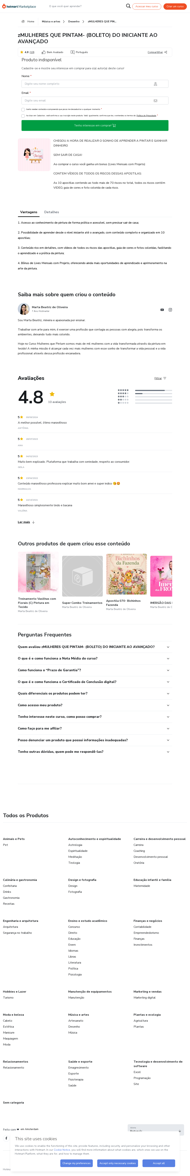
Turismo (8, 998)
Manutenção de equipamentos (90, 992)
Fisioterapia (75, 1080)
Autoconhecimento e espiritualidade (94, 839)
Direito (72, 933)
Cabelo (7, 1021)
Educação (74, 939)
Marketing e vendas (148, 992)
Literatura (74, 963)
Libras (72, 957)
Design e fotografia (82, 880)
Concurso (74, 927)
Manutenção (76, 998)
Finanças (139, 939)
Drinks (7, 892)
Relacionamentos (15, 1062)
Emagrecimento (78, 1068)
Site (136, 1084)
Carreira (138, 845)
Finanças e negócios (148, 921)
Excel (137, 1072)
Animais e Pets (14, 839)
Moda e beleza (13, 1015)
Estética (8, 1027)
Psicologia (75, 974)
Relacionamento (13, 1068)
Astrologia (75, 845)
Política (73, 969)
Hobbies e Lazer (14, 992)
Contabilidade (142, 927)
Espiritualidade (78, 851)
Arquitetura (10, 927)
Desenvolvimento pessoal (151, 857)
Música (72, 1033)
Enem (72, 945)
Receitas (8, 904)
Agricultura (141, 1021)
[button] (91, 647)
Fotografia (75, 892)
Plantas (139, 1027)
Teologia (74, 863)
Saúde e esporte (80, 1062)
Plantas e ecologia (147, 1015)
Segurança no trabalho (17, 933)
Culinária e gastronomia (20, 880)
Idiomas (73, 951)
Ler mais (24, 522)
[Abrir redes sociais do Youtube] (162, 310)
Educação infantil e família (152, 880)
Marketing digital (145, 998)
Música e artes (78, 1015)
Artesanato (75, 1021)
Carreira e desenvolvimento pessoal (160, 839)
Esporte (73, 1074)
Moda (6, 1044)
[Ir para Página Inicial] (20, 6)
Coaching (139, 851)
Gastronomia (11, 898)
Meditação (75, 857)
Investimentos (143, 945)
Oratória (139, 863)
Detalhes (51, 212)
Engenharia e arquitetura (20, 921)
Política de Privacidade (146, 116)
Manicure (8, 1033)
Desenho (74, 1027)
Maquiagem (10, 1039)
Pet (5, 845)
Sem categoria (13, 1103)
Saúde (72, 1085)
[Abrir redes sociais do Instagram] (170, 310)
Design (72, 886)
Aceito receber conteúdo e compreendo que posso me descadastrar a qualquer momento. (64, 109)
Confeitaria (10, 886)
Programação (142, 1078)
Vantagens (28, 212)
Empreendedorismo (146, 933)
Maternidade (142, 886)
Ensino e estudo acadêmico (87, 921)
